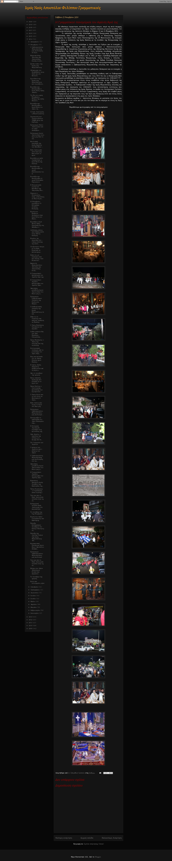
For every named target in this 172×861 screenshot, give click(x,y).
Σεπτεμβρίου (35, 590)
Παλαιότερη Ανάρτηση (112, 838)
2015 (31, 36)
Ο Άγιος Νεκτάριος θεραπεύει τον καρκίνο (37, 327)
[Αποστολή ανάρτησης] (100, 773)
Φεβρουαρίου (36, 610)
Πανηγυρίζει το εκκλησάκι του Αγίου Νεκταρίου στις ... (37, 420)
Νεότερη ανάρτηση (63, 838)
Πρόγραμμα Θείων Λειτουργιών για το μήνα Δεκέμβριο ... (36, 127)
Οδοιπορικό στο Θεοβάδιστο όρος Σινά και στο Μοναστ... (37, 73)
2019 (31, 24)
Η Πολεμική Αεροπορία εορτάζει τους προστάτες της (36, 428)
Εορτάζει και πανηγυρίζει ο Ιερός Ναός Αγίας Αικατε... (37, 89)
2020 (31, 22)
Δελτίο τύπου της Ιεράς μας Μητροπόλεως (36, 65)
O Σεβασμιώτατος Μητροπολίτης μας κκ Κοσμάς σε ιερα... (36, 49)
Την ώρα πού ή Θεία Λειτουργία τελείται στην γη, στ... (37, 498)
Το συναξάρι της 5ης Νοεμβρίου (36, 513)
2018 (31, 27)
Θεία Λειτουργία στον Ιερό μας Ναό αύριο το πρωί (36, 152)
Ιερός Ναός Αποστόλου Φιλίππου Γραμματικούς (63, 8)
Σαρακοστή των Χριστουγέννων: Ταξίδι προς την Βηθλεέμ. (36, 119)
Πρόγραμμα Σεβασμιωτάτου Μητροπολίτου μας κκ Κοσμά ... (36, 412)
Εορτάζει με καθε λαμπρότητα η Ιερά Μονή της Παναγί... (36, 160)
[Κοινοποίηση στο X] (108, 773)
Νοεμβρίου (35, 45)
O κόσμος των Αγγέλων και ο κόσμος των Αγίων (36, 450)
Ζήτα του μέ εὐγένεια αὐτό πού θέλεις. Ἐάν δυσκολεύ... (36, 257)
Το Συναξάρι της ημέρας (36, 577)
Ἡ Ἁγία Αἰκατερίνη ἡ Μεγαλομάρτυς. (37, 113)
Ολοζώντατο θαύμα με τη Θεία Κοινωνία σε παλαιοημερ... (37, 249)
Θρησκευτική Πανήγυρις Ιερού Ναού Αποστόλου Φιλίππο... (37, 546)
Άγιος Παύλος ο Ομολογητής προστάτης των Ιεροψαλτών (36, 389)
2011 (31, 623)
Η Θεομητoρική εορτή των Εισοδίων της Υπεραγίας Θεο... (36, 187)
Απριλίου (34, 604)
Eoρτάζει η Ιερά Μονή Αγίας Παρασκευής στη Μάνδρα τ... (37, 224)
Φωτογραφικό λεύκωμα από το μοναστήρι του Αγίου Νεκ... (36, 350)
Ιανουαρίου (35, 613)
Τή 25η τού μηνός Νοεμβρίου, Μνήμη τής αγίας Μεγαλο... (37, 98)
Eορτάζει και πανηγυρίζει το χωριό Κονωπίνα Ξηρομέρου (36, 179)
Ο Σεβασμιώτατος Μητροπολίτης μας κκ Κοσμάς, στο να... (36, 458)
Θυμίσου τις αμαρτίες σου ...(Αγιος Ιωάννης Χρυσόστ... (36, 241)
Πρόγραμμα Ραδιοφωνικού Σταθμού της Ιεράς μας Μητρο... (36, 300)
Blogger (98, 857)
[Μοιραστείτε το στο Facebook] (110, 773)
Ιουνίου (33, 598)
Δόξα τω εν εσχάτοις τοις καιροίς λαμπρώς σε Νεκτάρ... (37, 319)
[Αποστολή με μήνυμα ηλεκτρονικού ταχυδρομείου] (104, 773)
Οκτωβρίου (35, 587)
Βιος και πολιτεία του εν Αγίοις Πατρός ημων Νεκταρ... (36, 359)
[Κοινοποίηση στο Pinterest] (112, 773)
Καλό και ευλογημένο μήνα (37, 582)
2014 (31, 39)
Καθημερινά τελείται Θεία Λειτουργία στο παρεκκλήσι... (36, 506)
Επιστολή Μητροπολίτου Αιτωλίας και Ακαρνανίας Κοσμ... (36, 266)
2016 (31, 33)
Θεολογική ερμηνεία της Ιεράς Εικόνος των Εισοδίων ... (36, 144)
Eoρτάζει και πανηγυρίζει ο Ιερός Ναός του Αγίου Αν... (36, 106)
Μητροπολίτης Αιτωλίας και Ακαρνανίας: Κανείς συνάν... (36, 58)
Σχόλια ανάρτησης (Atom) (94, 844)
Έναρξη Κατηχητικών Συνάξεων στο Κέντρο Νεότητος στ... (37, 526)
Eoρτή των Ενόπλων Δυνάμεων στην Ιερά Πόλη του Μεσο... (36, 215)
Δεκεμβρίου (35, 42)
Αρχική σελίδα (86, 838)
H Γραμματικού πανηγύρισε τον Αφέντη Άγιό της (36, 275)
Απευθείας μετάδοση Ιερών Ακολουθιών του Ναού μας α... (36, 291)
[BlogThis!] (106, 773)
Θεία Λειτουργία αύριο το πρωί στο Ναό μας (36, 404)
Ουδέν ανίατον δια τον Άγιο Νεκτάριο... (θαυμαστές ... (37, 334)
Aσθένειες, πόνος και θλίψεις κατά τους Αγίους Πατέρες (37, 232)
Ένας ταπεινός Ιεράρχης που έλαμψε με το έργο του (36, 380)
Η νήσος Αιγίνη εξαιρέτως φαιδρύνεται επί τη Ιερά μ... (36, 367)
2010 (31, 625)
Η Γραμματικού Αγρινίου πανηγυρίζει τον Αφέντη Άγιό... (36, 282)
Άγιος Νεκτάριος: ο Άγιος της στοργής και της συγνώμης (37, 342)
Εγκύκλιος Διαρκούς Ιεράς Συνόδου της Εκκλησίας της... (36, 483)
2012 (31, 620)
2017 (30, 30)
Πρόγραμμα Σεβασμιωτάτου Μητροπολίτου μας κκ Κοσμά (36, 554)
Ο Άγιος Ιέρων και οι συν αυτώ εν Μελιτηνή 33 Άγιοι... (36, 397)
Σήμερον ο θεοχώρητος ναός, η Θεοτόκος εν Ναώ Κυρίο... (37, 195)
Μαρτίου (34, 607)
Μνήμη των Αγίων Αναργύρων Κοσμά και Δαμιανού (36, 571)
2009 (31, 628)
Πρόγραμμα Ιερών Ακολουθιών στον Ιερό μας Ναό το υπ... (37, 135)
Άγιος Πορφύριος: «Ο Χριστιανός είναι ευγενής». (36, 490)
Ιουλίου (33, 595)
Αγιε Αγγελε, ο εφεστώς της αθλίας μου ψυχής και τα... (36, 437)
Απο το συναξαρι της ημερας (36, 374)
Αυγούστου (35, 593)
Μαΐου (33, 601)
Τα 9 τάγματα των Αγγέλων (36, 443)
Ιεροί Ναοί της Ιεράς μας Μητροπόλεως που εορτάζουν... (36, 81)
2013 (31, 617)
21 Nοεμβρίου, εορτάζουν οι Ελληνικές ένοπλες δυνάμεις (35, 205)
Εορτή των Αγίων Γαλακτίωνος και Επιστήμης (37, 518)
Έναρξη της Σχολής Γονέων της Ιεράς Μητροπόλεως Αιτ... (36, 536)
